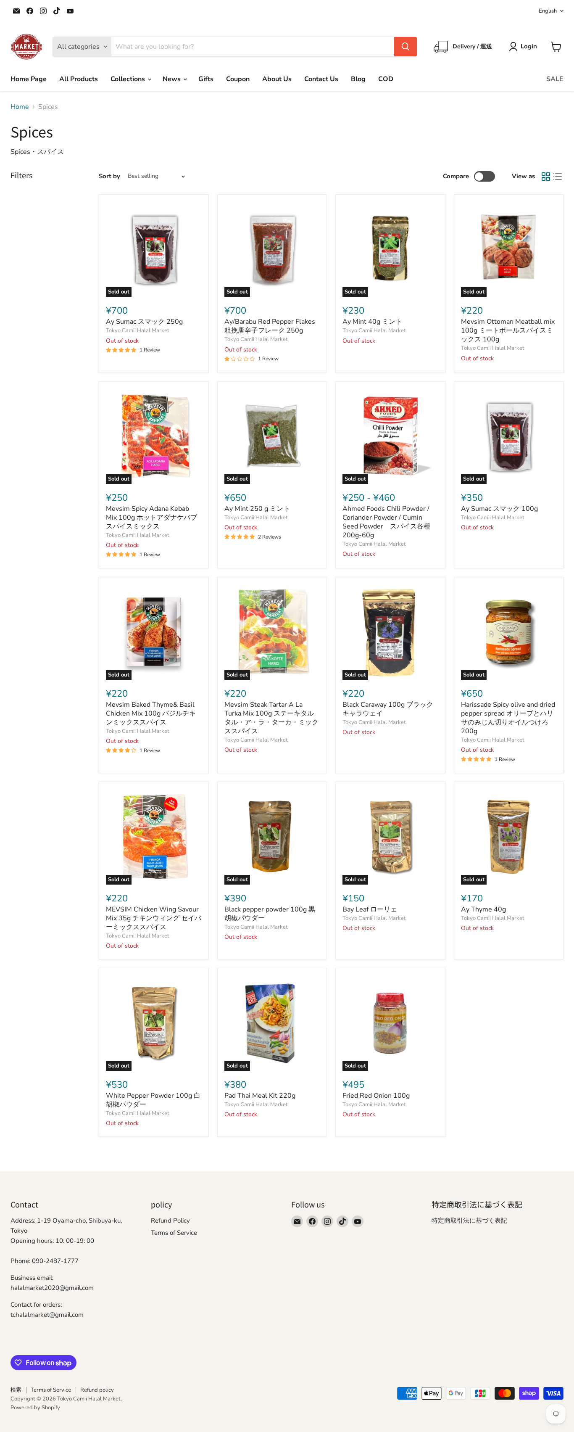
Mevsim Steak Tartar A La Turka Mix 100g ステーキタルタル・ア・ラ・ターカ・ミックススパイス (271, 718)
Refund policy (97, 1390)
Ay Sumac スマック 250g (144, 321)
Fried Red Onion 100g (376, 1095)
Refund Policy (170, 1220)
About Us (277, 79)
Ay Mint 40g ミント (372, 321)
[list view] (557, 176)
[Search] (405, 46)
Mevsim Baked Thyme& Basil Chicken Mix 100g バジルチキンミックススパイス (151, 713)
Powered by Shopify (35, 1407)
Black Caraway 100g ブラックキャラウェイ (387, 709)
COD (385, 79)
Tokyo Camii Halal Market (137, 330)
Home (20, 107)
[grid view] (546, 176)
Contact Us (321, 79)
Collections (129, 79)
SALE (554, 79)
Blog (358, 79)
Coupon (238, 79)
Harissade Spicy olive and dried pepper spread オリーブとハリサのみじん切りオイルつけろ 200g (508, 718)
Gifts (205, 79)
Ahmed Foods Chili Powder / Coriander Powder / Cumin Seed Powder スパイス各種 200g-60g (389, 522)
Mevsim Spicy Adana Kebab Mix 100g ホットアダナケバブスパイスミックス (151, 517)
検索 (16, 1390)
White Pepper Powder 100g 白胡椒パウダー (153, 1100)
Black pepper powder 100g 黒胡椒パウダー (269, 914)
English (548, 11)
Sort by (109, 176)
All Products (78, 79)
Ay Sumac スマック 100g (499, 508)
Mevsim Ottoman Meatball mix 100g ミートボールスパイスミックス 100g (508, 330)
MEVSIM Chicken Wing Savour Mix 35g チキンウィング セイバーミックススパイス (153, 918)
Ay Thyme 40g (483, 909)
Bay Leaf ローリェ (369, 909)
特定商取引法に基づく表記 (469, 1220)
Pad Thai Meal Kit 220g (259, 1095)
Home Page (29, 79)
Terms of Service (174, 1233)
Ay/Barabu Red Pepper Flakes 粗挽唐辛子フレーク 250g (269, 326)
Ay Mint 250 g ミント (257, 508)
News (172, 79)
